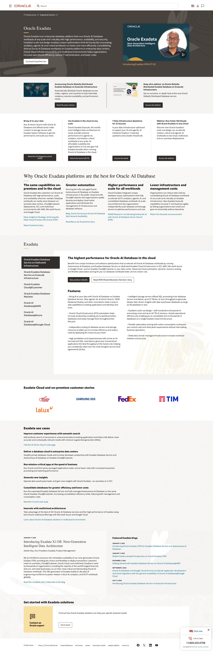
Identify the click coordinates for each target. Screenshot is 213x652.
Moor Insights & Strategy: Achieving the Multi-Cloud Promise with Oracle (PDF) (41, 218)
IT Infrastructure (30, 15)
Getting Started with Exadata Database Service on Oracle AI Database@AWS (146, 563)
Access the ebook (120, 158)
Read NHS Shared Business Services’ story (112, 279)
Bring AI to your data (34, 121)
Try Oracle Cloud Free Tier (36, 61)
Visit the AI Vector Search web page (39, 444)
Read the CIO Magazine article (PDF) (40, 157)
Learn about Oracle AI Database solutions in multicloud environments (54, 519)
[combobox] (106, 6)
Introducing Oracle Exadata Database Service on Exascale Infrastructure (144, 583)
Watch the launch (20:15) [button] (79, 158)
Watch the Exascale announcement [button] (166, 214)
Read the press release (66, 105)
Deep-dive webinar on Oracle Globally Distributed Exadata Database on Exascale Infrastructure (163, 87)
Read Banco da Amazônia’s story (80, 221)
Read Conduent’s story (33, 225)
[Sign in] (197, 5)
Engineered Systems (47, 15)
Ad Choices (79, 645)
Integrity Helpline (113, 645)
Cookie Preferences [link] (66, 645)
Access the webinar (153, 105)
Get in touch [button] (65, 625)
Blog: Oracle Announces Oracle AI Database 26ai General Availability (85, 214)
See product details (78, 279)
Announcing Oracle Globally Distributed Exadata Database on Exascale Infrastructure (76, 85)
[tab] (40, 263)
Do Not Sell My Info (51, 645)
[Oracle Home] (23, 6)
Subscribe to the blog (55, 582)
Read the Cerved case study (36, 501)
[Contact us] (202, 5)
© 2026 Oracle (28, 645)
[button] (10, 5)
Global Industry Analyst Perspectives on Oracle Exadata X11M (139, 556)
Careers (87, 645)
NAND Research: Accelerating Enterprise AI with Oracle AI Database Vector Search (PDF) (127, 217)
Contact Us (125, 645)
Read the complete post (34, 582)
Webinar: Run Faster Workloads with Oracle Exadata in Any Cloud (172, 122)
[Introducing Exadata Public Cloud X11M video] (156, 42)
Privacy (40, 645)
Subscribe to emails (99, 645)
